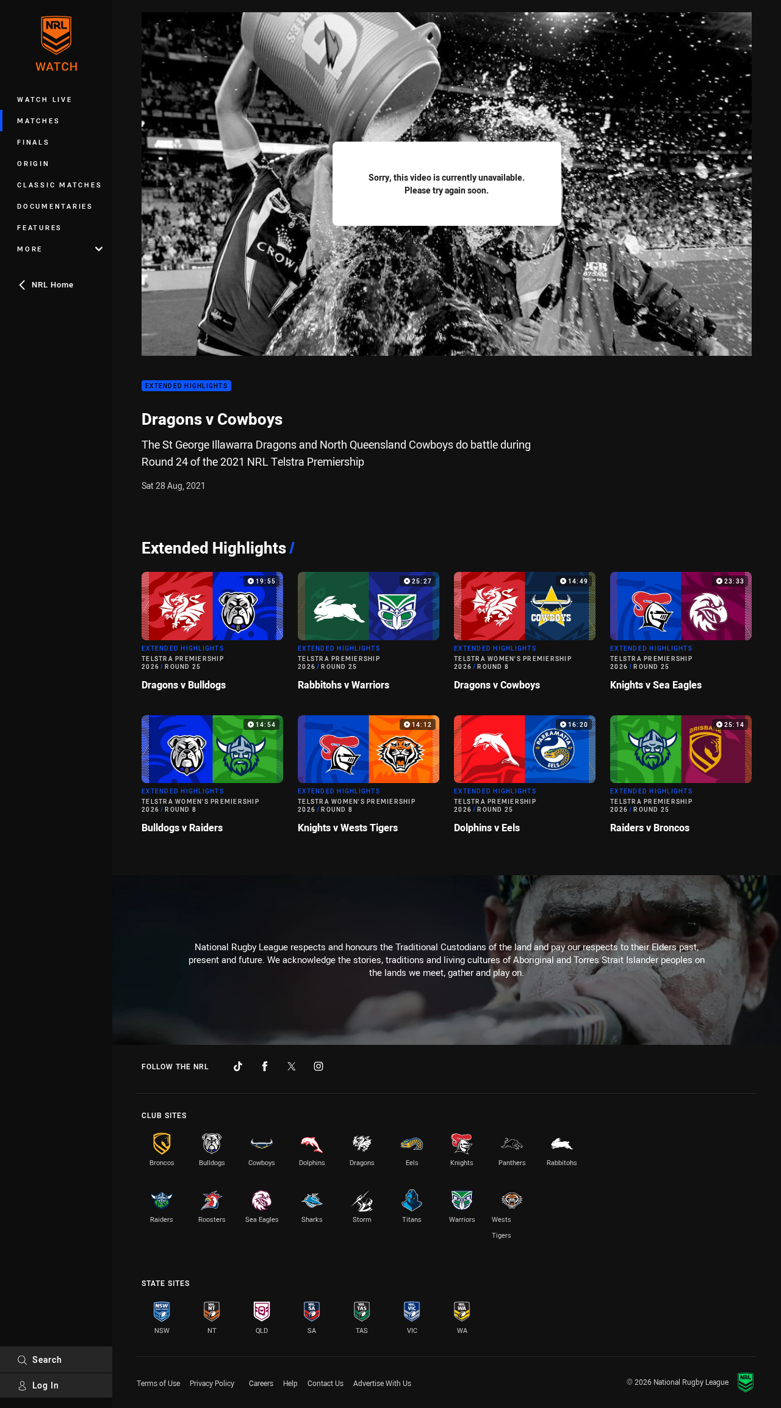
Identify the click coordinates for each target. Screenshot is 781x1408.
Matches (38, 120)
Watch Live (45, 99)
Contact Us (326, 1383)
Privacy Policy (212, 1383)
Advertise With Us (382, 1383)
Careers (261, 1383)
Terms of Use (158, 1383)
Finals (33, 141)
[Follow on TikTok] (238, 1066)
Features (39, 227)
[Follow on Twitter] (292, 1066)
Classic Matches (59, 184)
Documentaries (55, 206)
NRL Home (53, 284)
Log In (45, 1385)
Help (290, 1383)
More (30, 248)
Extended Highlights (186, 386)
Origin (33, 163)
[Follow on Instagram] (318, 1066)
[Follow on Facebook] (265, 1066)
